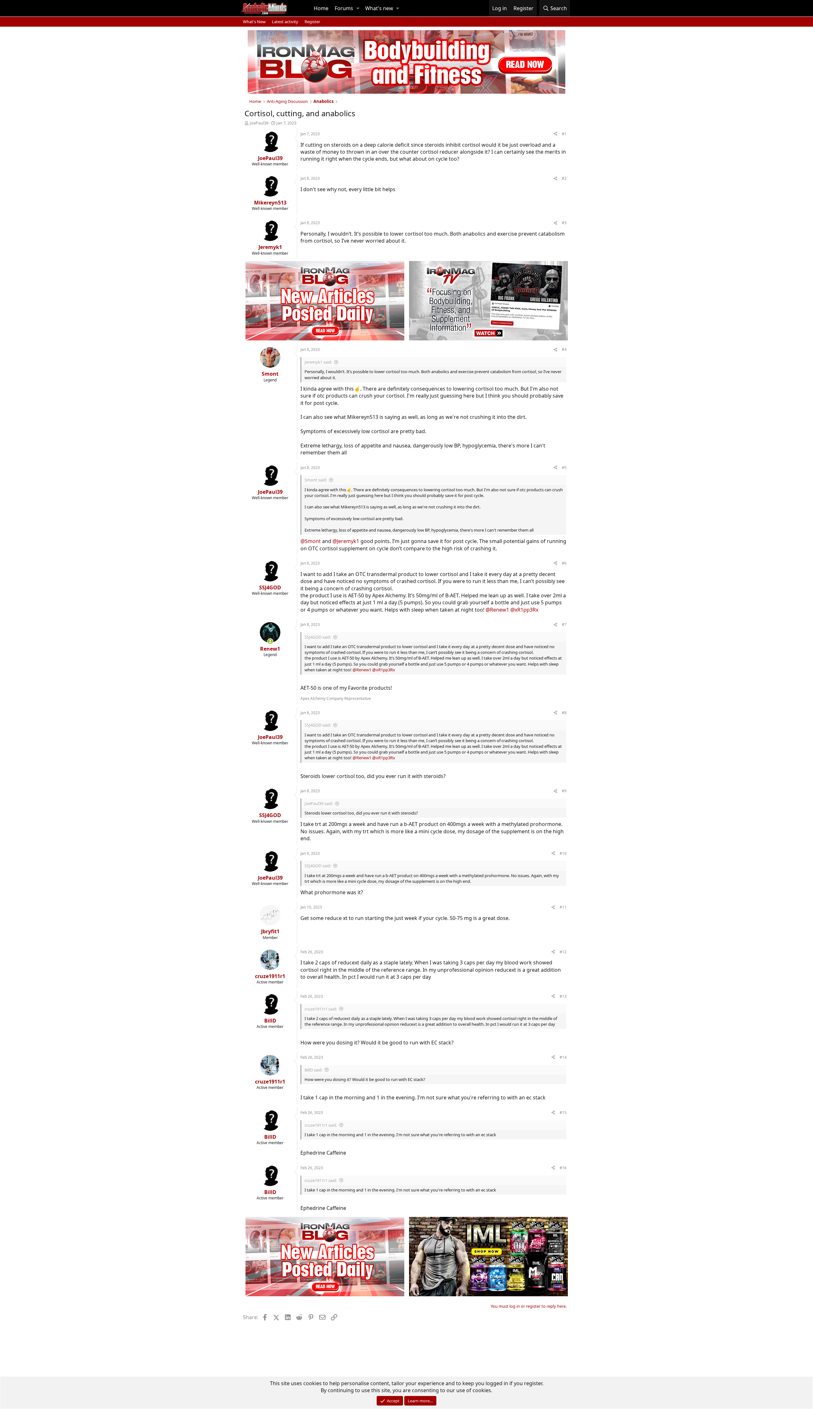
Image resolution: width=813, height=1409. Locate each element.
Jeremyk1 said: (318, 362)
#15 (563, 1112)
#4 (564, 349)
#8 (564, 712)
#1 (564, 134)
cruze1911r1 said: (321, 1009)
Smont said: (316, 480)
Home (321, 8)
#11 (563, 907)
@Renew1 (497, 609)
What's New (254, 21)
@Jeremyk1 (346, 541)
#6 (564, 563)
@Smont (310, 541)
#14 (563, 1057)
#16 (563, 1168)
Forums (344, 8)
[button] (358, 8)
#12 (563, 952)
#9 (564, 791)
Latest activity (285, 21)
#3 (564, 222)
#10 (563, 853)
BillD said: (313, 1070)
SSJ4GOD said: (318, 637)
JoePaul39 (259, 123)
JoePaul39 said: (319, 803)
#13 (563, 996)
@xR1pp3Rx (524, 609)
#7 (564, 624)
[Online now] (270, 641)
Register (312, 21)
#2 (564, 178)
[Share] (555, 134)
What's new (379, 8)
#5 (564, 467)
